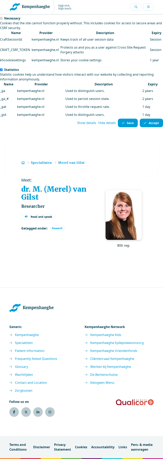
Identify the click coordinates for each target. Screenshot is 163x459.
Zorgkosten (23, 390)
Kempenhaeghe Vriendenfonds (113, 351)
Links (122, 447)
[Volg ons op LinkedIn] (38, 412)
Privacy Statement (62, 447)
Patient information (30, 351)
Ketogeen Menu (102, 382)
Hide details (107, 123)
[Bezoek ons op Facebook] (14, 412)
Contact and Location (31, 382)
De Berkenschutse (104, 374)
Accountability (102, 447)
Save (130, 123)
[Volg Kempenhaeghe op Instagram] (50, 412)
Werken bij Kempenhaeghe (110, 366)
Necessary (12, 18)
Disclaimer (41, 447)
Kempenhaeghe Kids (105, 335)
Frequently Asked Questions (36, 358)
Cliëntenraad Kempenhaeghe (112, 358)
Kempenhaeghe (27, 335)
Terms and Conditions (18, 447)
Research (57, 228)
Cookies (81, 447)
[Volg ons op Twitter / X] (26, 412)
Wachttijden (24, 374)
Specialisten (24, 343)
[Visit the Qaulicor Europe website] (135, 402)
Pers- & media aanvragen (142, 447)
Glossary (21, 366)
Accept (154, 123)
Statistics (11, 69)
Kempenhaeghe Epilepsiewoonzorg (117, 343)
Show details (86, 123)
